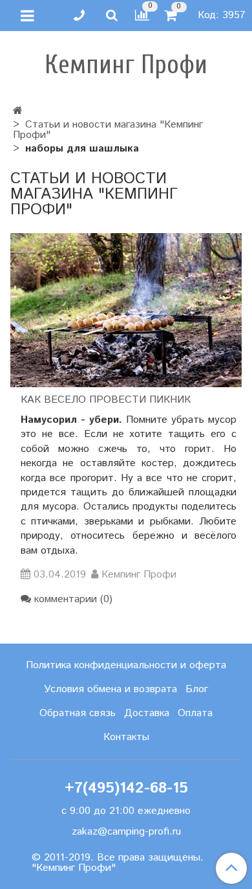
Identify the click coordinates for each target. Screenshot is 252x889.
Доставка (146, 713)
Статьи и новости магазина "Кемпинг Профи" (108, 129)
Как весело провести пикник (106, 399)
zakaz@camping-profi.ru (126, 831)
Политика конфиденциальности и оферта (126, 665)
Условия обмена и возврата (110, 689)
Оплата (195, 713)
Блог (196, 689)
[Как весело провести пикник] (126, 310)
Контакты (126, 737)
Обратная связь (77, 713)
